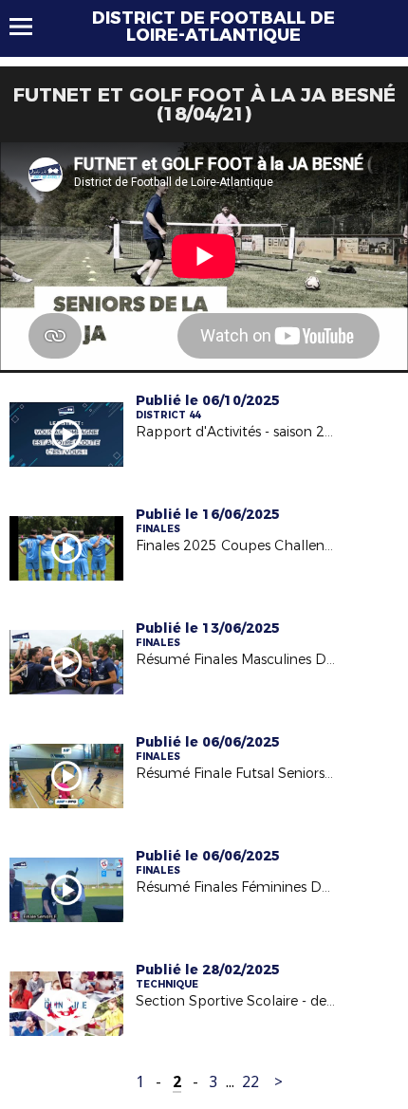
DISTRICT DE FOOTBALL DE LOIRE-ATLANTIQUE (213, 27)
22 (250, 1082)
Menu (29, 26)
